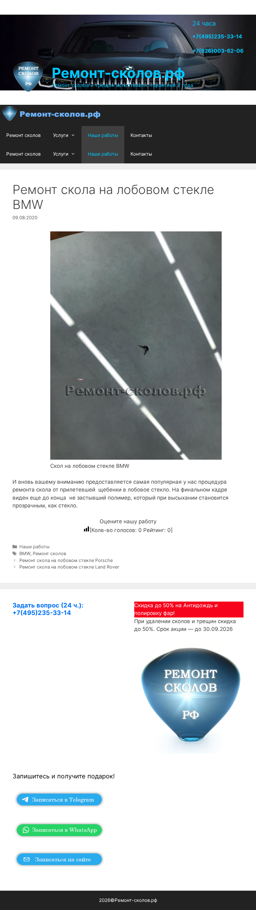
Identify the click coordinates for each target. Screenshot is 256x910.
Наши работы (103, 135)
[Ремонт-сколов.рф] (52, 115)
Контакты (141, 135)
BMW (24, 553)
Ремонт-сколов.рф (118, 72)
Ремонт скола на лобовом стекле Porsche (66, 560)
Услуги (60, 135)
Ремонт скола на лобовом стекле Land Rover (69, 566)
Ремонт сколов (23, 135)
